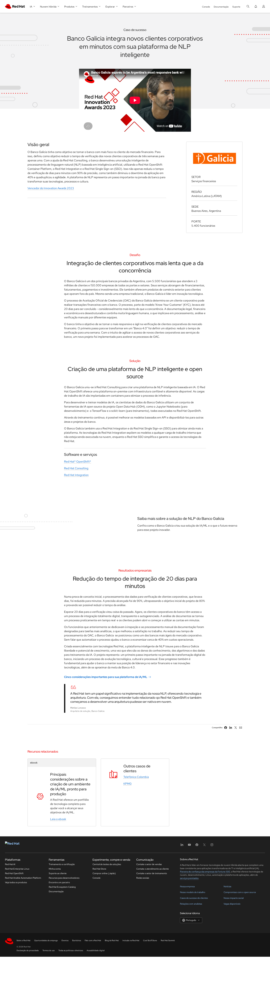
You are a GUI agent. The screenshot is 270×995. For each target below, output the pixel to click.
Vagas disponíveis (232, 903)
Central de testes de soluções (106, 864)
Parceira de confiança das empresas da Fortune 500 (205, 871)
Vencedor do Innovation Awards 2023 (51, 188)
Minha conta (55, 868)
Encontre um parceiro (59, 882)
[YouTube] (189, 845)
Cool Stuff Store (150, 940)
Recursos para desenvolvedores (64, 877)
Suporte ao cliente (58, 873)
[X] (204, 845)
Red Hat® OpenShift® (77, 461)
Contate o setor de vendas (149, 864)
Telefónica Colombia (136, 777)
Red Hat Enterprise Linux (17, 868)
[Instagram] (212, 845)
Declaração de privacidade (28, 950)
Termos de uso (48, 950)
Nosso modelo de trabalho (192, 892)
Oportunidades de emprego (46, 940)
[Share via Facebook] (226, 727)
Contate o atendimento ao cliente (152, 868)
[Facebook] (197, 845)
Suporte (236, 6)
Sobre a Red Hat (23, 940)
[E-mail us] (240, 727)
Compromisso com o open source (240, 892)
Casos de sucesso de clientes (194, 898)
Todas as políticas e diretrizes (70, 950)
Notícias (227, 886)
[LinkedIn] (182, 845)
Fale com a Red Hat (93, 940)
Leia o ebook (58, 819)
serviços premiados (189, 878)
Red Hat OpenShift (14, 873)
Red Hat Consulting (76, 468)
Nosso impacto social (234, 898)
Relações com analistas (191, 903)
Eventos (65, 940)
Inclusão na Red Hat (130, 940)
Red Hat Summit (168, 940)
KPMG (127, 783)
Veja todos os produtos (16, 882)
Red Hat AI (10, 864)
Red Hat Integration (76, 475)
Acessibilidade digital (96, 950)
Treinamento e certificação (62, 864)
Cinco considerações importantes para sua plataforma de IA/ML (105, 677)
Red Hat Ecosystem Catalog (62, 887)
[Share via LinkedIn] (230, 727)
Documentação (221, 6)
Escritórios (76, 940)
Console (206, 6)
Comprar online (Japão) (104, 873)
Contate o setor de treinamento (151, 873)
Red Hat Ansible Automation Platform (23, 877)
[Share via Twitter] (236, 727)
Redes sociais (142, 877)
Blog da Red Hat (112, 940)
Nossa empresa (187, 886)
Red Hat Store (99, 868)
